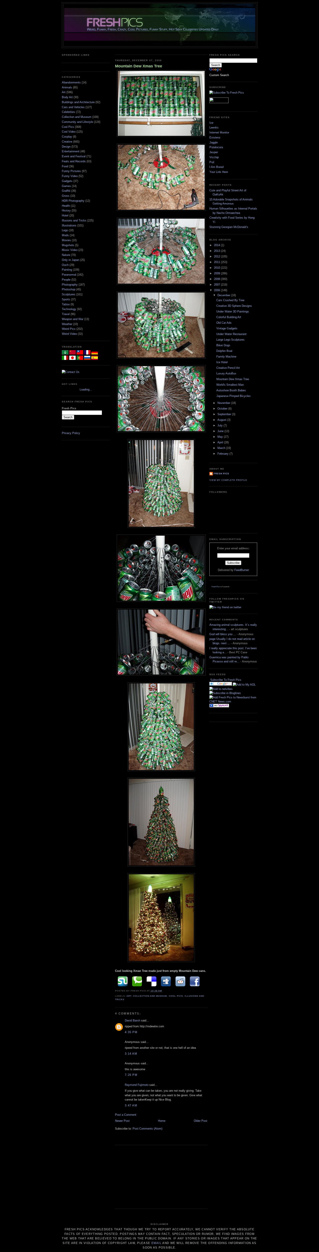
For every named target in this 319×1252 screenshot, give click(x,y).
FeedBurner (241, 570)
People (66, 279)
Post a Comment (125, 1114)
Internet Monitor (219, 132)
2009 (217, 273)
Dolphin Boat (224, 351)
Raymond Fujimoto (136, 1084)
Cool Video (69, 131)
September (224, 414)
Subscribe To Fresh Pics (225, 679)
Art (64, 92)
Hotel (65, 215)
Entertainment (71, 151)
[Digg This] (165, 981)
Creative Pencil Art (228, 367)
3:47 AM (131, 1105)
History (67, 210)
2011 (217, 262)
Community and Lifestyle (78, 122)
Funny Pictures (72, 171)
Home (161, 1120)
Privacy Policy (71, 433)
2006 (217, 290)
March (221, 448)
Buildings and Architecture (78, 102)
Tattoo (66, 304)
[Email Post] (163, 991)
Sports (66, 299)
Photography (70, 284)
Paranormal (69, 274)
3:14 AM (131, 1053)
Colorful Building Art (228, 317)
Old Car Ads (224, 322)
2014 (217, 245)
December (224, 295)
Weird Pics (69, 328)
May (220, 436)
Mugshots (68, 245)
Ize (211, 122)
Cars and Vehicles (74, 107)
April (220, 442)
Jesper (213, 152)
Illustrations (69, 225)
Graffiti (66, 190)
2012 (217, 256)
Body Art (68, 97)
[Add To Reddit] (179, 981)
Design (66, 146)
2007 (217, 284)
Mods (66, 235)
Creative (67, 141)
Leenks (214, 127)
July (220, 425)
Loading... (86, 389)
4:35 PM (131, 1032)
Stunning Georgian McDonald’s (228, 227)
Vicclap (214, 157)
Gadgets (67, 181)
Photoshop (69, 289)
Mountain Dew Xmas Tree (138, 66)
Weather (67, 324)
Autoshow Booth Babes (231, 390)
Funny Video (70, 176)
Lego (65, 230)
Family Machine (226, 356)
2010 (217, 267)
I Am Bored (216, 167)
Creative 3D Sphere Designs (234, 305)
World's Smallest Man (230, 384)
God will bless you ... (222, 634)
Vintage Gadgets (226, 328)
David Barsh (132, 1020)
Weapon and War (73, 319)
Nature (66, 255)
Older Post (200, 1120)
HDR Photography (73, 200)
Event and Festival (74, 156)
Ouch (65, 265)
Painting (67, 269)
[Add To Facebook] (194, 981)
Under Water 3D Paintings (232, 311)
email (156, 1243)
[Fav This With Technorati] (136, 981)
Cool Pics (68, 126)
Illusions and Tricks (74, 220)
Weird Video (70, 333)
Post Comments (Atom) (147, 1128)
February (223, 453)
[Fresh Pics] (225, 693)
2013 (217, 250)
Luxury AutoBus (226, 373)
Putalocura (216, 147)
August (222, 419)
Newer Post (122, 1120)
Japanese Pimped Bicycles (233, 396)
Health (66, 205)
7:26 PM (131, 1074)
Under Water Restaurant (231, 334)
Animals (67, 87)
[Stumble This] (122, 981)
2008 (217, 279)
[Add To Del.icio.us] (151, 981)
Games (67, 186)
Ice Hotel (222, 362)
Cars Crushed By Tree (230, 300)
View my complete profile (228, 480)
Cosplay (67, 136)
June (220, 431)
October (222, 408)
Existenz (214, 137)
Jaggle (213, 142)
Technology (69, 309)
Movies (67, 240)
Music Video (70, 250)
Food (65, 166)
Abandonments (72, 82)
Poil (211, 162)
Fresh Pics (221, 473)
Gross (66, 195)
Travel (66, 314)
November (224, 403)
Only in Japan (71, 260)
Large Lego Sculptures (230, 339)
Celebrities (69, 112)
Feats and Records (74, 161)
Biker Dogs (223, 345)
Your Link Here (218, 172)
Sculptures (69, 294)
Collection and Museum (77, 117)
